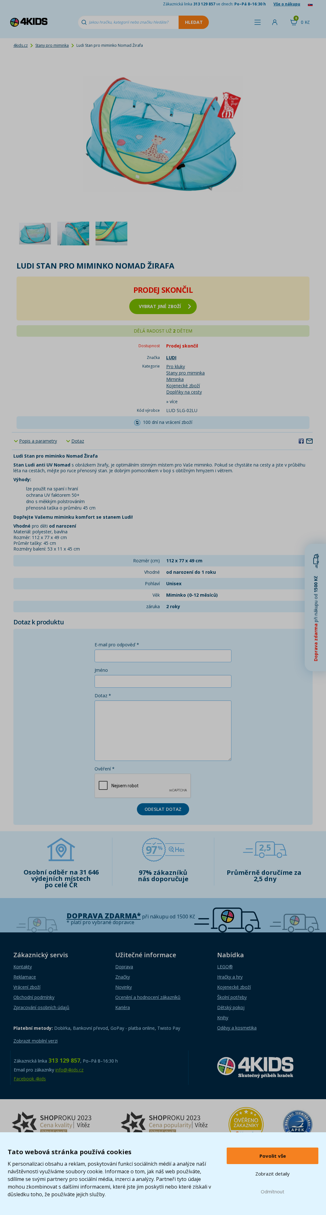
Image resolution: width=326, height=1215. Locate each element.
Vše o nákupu (286, 4)
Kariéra (122, 1007)
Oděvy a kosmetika (237, 1028)
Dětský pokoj (230, 1007)
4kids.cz (20, 45)
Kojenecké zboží (183, 386)
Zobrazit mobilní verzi (35, 1041)
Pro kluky (175, 366)
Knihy (222, 1018)
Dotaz (77, 441)
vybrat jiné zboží (160, 306)
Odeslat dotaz (163, 809)
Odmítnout (272, 1191)
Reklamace (24, 977)
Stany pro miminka (52, 45)
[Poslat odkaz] (309, 441)
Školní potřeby (232, 997)
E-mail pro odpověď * (117, 645)
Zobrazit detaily (272, 1173)
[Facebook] (301, 441)
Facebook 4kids (30, 1079)
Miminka (175, 379)
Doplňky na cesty (184, 392)
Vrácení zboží (26, 987)
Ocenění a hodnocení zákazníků (148, 997)
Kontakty (22, 967)
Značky (122, 977)
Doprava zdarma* (104, 916)
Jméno (101, 670)
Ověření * (105, 769)
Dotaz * (103, 695)
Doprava (124, 967)
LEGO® (225, 967)
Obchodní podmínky (33, 997)
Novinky (123, 987)
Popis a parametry (38, 441)
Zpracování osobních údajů (41, 1007)
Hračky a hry (230, 977)
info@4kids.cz (69, 1070)
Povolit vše (272, 1156)
